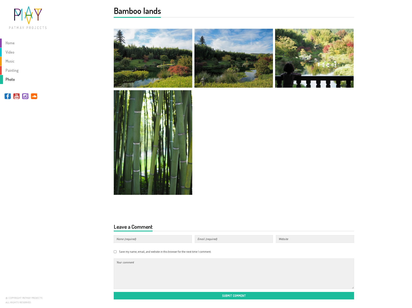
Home (10, 43)
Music (10, 61)
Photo (10, 79)
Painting (12, 70)
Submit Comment (234, 295)
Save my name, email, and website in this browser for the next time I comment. (165, 251)
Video (10, 52)
